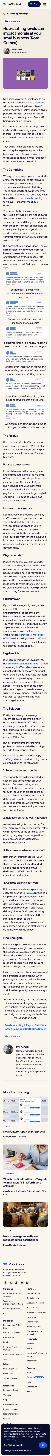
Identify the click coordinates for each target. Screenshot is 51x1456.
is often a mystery (26, 198)
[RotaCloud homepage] (12, 4)
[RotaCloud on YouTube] (22, 1283)
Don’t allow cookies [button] (14, 1445)
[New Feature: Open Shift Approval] (25, 1109)
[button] (34, 4)
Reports (30, 1343)
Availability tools (34, 1326)
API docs (7, 1423)
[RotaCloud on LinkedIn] (27, 1283)
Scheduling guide (11, 1409)
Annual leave (32, 1307)
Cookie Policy (10, 1439)
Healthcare (8, 1373)
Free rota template (11, 1414)
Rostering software (11, 1308)
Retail (5, 1342)
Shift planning (33, 1298)
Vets (5, 1359)
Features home (33, 1293)
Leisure (6, 1364)
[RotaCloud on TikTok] (16, 1283)
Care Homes (8, 1337)
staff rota (40, 102)
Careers (30, 1377)
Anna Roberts (9, 1191)
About (29, 1372)
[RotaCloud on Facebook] (5, 1283)
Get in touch (32, 1387)
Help (29, 1382)
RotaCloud (28, 892)
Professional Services (12, 1354)
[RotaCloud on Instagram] (11, 1283)
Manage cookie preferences (16, 1450)
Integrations (32, 1361)
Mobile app (31, 1317)
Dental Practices (10, 1369)
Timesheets (32, 1339)
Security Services (10, 1378)
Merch (29, 1391)
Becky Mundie (9, 1137)
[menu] (45, 4)
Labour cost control (35, 1303)
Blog (5, 1399)
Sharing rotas (32, 1322)
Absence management (37, 1312)
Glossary (7, 1395)
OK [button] (42, 1445)
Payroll (30, 1348)
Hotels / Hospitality (12, 1333)
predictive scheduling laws (23, 663)
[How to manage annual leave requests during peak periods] (25, 1214)
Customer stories (10, 1404)
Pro (4, 1313)
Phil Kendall (17, 49)
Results (6, 1418)
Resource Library (10, 1390)
